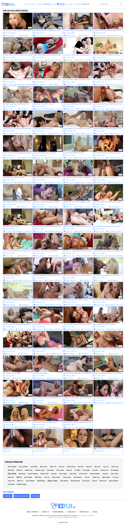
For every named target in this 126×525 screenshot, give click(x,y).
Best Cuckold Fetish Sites (22, 496)
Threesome (104, 35)
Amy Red (80, 467)
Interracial (12, 304)
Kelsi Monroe (78, 477)
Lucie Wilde (34, 467)
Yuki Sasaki (86, 470)
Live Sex (61, 4)
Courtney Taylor (40, 470)
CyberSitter (75, 517)
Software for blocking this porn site (56, 517)
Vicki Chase (120, 402)
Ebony (67, 35)
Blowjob (12, 35)
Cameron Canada (89, 207)
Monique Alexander (89, 402)
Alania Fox (20, 481)
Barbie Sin (11, 477)
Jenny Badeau (12, 467)
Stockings (11, 133)
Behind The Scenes (70, 329)
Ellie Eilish (12, 473)
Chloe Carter (60, 470)
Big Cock (98, 60)
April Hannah (28, 477)
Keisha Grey (103, 481)
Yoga (41, 329)
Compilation (99, 158)
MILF (72, 402)
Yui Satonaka (114, 470)
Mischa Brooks (59, 231)
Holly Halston (64, 481)
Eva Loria (115, 477)
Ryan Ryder (50, 470)
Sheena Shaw (71, 467)
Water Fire (53, 467)
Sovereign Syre (59, 182)
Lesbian (42, 35)
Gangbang (38, 378)
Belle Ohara (38, 477)
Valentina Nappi (21, 484)
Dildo (104, 158)
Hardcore (103, 109)
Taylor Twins (114, 474)
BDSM (67, 353)
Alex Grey (97, 467)
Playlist (54, 4)
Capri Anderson (59, 158)
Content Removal (58, 512)
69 (6, 231)
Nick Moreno (28, 60)
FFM (97, 84)
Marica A (69, 470)
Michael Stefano (95, 474)
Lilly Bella (95, 470)
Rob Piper (57, 280)
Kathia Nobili (119, 231)
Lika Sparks (11, 484)
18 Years (98, 109)
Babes (37, 182)
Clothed (68, 304)
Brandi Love (118, 133)
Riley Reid (120, 182)
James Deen (88, 60)
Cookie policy (71, 512)
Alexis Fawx (52, 481)
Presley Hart (59, 109)
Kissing (7, 427)
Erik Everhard (119, 256)
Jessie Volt (11, 481)
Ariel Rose (60, 378)
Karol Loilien (63, 474)
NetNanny (70, 517)
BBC (10, 207)
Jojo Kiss (105, 474)
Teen (71, 60)
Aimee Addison (113, 481)
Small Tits (42, 304)
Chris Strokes (88, 158)
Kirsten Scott (83, 474)
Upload (95, 512)
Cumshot (42, 256)
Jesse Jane (114, 467)
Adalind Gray (28, 470)
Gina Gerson (86, 481)
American (38, 158)
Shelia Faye (95, 477)
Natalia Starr (90, 256)
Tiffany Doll (121, 35)
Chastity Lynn (28, 182)
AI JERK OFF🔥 (85, 4)
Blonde (7, 35)
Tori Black (77, 470)
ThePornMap (35, 496)
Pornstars (47, 4)
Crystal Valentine (33, 474)
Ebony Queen (56, 477)
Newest (33, 4)
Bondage (72, 353)
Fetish (67, 182)
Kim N (19, 477)
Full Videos (68, 4)
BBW (8, 378)
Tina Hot (87, 477)
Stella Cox (119, 84)
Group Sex (68, 256)
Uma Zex (61, 467)
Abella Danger (119, 158)
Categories (39, 4)
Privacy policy (84, 512)
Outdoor (102, 207)
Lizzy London (26, 378)
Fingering (105, 182)
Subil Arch (58, 35)
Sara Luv (47, 477)
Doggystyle (42, 84)
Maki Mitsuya (41, 481)
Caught (43, 158)
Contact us (45, 512)
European (10, 84)
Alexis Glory (43, 467)
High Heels (101, 84)
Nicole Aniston (90, 427)
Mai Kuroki (22, 474)
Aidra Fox (89, 467)
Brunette (38, 133)
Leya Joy (106, 467)
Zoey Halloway (30, 481)
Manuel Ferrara (90, 304)
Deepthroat (73, 280)
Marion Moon (106, 477)
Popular (27, 4)
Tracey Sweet (89, 182)
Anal (6, 84)
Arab (6, 207)
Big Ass (68, 207)
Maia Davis (89, 109)
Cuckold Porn (7, 496)
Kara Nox (54, 474)
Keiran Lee (89, 133)
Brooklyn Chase (28, 231)
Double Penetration (13, 158)
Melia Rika (11, 470)
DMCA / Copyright (32, 512)
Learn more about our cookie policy (85, 515)
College (42, 427)
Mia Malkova (59, 60)
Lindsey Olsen (28, 84)
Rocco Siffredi (23, 467)
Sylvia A (94, 481)
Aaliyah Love (29, 427)
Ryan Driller (119, 60)
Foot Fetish (72, 182)
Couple (67, 280)
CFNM (37, 84)
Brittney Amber (75, 481)
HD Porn (11, 109)
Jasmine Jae (104, 470)
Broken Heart (44, 474)
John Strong (120, 109)
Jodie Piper (73, 474)
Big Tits (103, 60)
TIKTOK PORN (77, 4)
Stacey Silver (67, 477)
